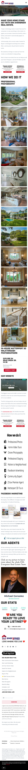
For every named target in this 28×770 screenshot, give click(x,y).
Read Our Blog (5, 684)
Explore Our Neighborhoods (9, 671)
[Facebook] (2, 646)
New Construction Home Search (10, 660)
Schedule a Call (6, 687)
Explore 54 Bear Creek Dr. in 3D (9, 360)
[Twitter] (5, 646)
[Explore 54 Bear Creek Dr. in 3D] (23, 360)
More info (8, 764)
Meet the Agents (6, 681)
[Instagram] (15, 646)
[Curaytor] (9, 654)
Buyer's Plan (5, 673)
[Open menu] (26, 3)
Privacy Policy (14, 736)
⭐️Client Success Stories (8, 676)
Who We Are (5, 679)
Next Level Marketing (7, 663)
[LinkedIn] (7, 646)
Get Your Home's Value (8, 666)
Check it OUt (10, 370)
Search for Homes (6, 668)
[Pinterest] (10, 646)
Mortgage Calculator (7, 689)
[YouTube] (13, 646)
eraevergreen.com (7, 411)
